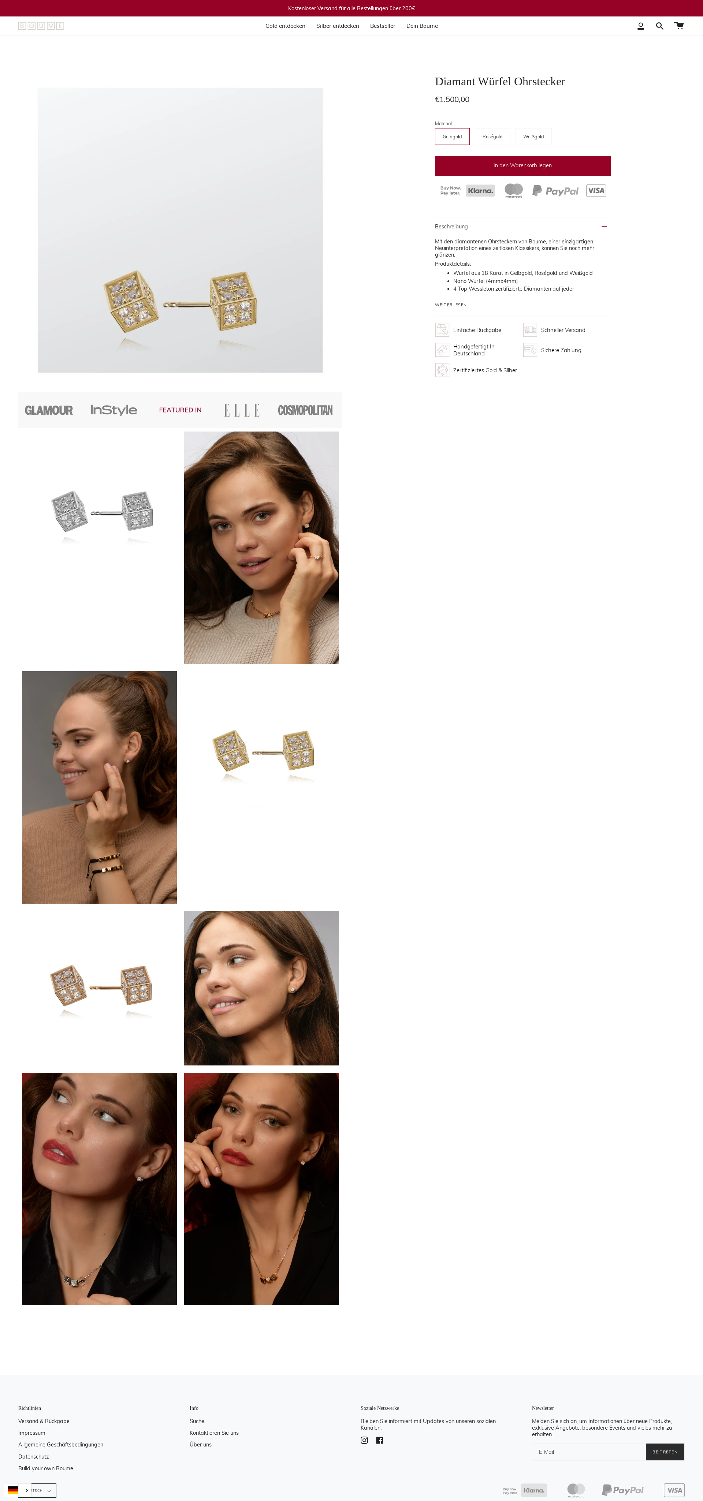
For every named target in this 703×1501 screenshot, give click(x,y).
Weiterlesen (451, 305)
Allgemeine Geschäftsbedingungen (60, 1444)
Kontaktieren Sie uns (214, 1433)
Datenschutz (33, 1456)
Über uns (201, 1444)
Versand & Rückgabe (44, 1421)
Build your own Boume (45, 1468)
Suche (197, 1421)
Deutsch (34, 1491)
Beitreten (665, 1452)
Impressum (31, 1433)
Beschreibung (451, 226)
